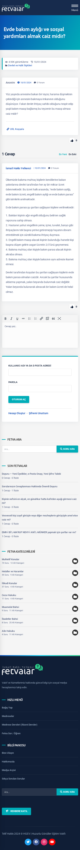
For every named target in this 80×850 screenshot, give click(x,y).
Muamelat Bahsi (10, 607)
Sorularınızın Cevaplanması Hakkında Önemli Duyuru (29, 486)
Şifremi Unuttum (38, 413)
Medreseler (8, 716)
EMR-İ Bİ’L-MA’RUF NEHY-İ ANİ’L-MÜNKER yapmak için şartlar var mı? (39, 532)
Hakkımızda (8, 761)
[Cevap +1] (72, 306)
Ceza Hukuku (9, 595)
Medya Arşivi (9, 770)
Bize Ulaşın (8, 752)
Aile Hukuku (8, 631)
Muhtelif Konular (10, 559)
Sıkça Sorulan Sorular (13, 778)
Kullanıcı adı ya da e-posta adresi (29, 365)
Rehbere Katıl (19, 811)
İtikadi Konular (9, 583)
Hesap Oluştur (16, 413)
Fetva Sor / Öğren (11, 733)
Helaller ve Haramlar (13, 571)
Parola (12, 382)
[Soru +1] (72, 140)
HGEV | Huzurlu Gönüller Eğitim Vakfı (44, 833)
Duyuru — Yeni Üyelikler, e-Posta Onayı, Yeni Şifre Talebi (31, 473)
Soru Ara (69, 449)
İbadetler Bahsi (10, 619)
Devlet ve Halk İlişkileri (20, 65)
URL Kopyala (17, 128)
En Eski (72, 154)
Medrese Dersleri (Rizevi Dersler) (19, 724)
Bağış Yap (7, 707)
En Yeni (63, 154)
